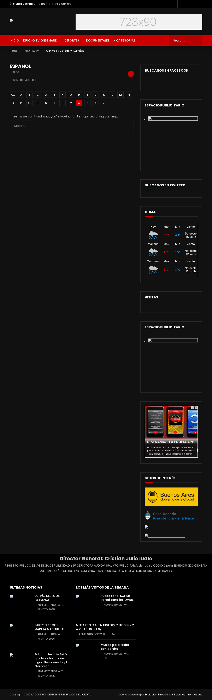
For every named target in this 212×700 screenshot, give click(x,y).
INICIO (14, 40)
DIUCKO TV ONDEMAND (40, 40)
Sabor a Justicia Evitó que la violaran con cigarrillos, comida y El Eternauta (51, 660)
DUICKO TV (84, 694)
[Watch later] (190, 4)
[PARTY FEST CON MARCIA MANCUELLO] (20, 634)
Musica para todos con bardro (115, 647)
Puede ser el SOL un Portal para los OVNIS (117, 598)
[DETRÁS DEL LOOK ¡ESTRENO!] (20, 605)
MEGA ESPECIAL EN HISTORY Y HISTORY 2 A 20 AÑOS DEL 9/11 (105, 627)
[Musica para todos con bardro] (86, 654)
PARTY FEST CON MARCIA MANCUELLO (49, 627)
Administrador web (50, 605)
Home (13, 51)
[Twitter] (181, 4)
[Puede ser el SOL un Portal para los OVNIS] (86, 605)
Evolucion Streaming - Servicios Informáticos (173, 694)
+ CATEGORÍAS (124, 40)
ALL (13, 95)
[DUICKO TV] (19, 21)
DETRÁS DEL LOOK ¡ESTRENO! (54, 4)
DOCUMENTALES (97, 40)
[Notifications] (198, 4)
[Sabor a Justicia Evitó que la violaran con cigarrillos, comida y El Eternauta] (20, 663)
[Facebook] (173, 4)
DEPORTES (71, 40)
